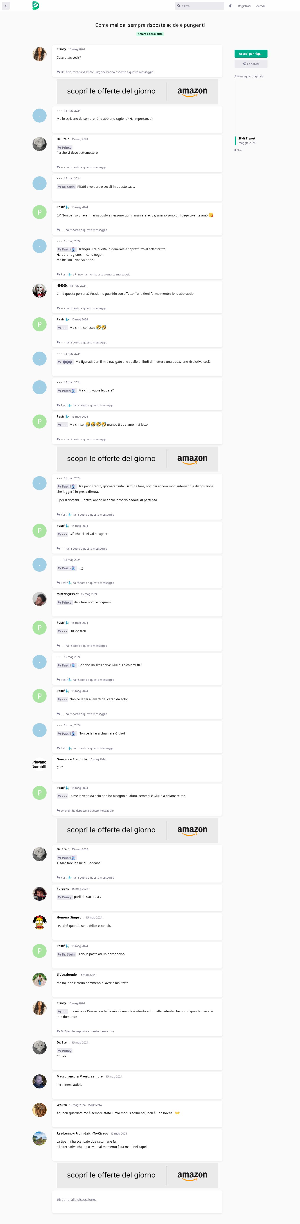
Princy (66, 147)
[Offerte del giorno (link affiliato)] (137, 103)
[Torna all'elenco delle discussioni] (6, 6)
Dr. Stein (68, 187)
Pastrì (66, 249)
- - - (64, 328)
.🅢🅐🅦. (67, 362)
